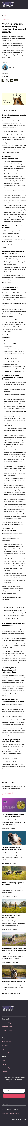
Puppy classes (5, 1034)
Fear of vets (5, 1045)
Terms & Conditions (14, 1113)
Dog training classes (7, 1026)
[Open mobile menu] (25, 4)
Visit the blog (7, 793)
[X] (7, 80)
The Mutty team (6, 1064)
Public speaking (6, 1068)
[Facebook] (3, 80)
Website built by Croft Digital (18, 1119)
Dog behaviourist (6, 1041)
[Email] (16, 80)
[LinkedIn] (12, 80)
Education (4, 1049)
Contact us (4, 1071)
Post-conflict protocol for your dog (13, 981)
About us (4, 1060)
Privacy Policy (5, 1113)
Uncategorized (5, 19)
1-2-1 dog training (6, 1023)
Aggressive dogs (6, 1052)
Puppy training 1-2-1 (7, 1030)
